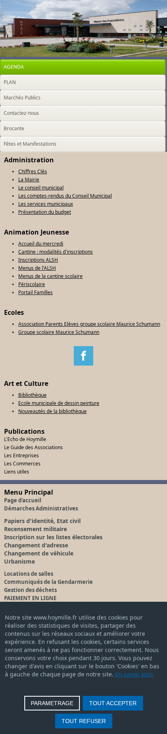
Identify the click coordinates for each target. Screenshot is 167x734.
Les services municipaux (45, 203)
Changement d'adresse (36, 545)
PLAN (10, 82)
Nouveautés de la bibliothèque (52, 411)
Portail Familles (35, 292)
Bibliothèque (32, 395)
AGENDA (14, 66)
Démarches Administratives (41, 508)
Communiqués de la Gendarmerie (48, 581)
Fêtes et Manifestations (30, 143)
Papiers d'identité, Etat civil (42, 521)
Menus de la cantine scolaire (50, 276)
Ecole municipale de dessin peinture (58, 403)
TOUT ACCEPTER (113, 703)
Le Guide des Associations (33, 447)
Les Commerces (22, 463)
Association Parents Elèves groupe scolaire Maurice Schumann (89, 324)
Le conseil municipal (41, 187)
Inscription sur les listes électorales (53, 537)
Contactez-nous (21, 113)
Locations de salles (28, 573)
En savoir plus (134, 674)
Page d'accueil (22, 500)
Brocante (14, 128)
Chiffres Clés (32, 171)
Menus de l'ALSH (37, 268)
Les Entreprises (21, 455)
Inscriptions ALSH (38, 259)
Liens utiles (16, 471)
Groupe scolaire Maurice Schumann (58, 332)
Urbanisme (19, 561)
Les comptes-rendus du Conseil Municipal (65, 195)
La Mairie (28, 179)
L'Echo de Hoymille (25, 439)
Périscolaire (31, 284)
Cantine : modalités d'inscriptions (55, 251)
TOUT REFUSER (84, 721)
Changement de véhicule (38, 553)
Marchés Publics (22, 97)
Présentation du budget (44, 212)
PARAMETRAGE (52, 703)
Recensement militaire (35, 529)
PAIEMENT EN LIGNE (30, 598)
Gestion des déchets (30, 590)
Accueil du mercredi (40, 243)
